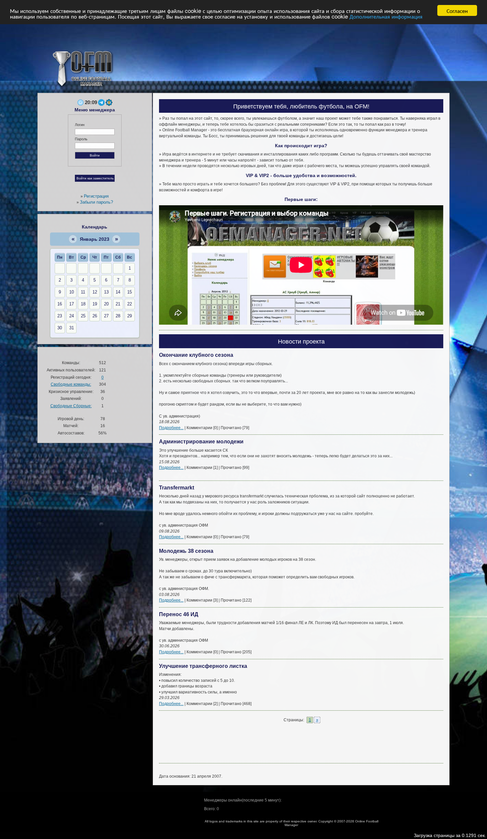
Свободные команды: (71, 384)
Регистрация (96, 196)
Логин (79, 125)
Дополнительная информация (386, 16)
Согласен (457, 10)
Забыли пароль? (96, 202)
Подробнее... (171, 427)
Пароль (81, 139)
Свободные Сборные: (71, 406)
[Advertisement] (301, 744)
